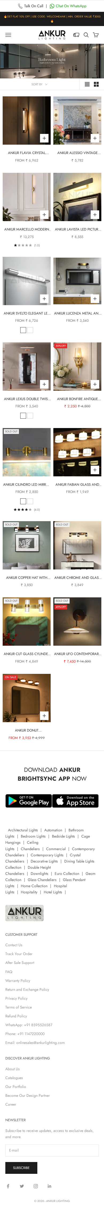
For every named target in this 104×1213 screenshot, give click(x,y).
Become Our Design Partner (27, 1095)
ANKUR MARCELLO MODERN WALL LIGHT (26, 229)
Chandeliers (30, 849)
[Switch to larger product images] (87, 84)
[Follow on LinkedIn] (49, 1186)
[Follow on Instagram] (35, 1186)
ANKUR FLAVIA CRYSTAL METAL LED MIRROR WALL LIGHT (27, 153)
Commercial (56, 849)
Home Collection (34, 886)
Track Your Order (19, 953)
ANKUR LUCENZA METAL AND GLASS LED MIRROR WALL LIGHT (77, 313)
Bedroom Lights (33, 836)
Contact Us (13, 945)
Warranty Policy (17, 980)
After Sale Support (19, 962)
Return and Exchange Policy (27, 989)
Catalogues (14, 1077)
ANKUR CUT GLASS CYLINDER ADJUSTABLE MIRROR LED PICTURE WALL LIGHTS (27, 654)
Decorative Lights (44, 861)
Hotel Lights (53, 892)
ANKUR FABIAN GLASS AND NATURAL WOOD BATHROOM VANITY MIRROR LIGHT (77, 485)
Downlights (39, 873)
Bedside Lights (63, 836)
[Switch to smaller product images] (96, 84)
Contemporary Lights (47, 855)
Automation (53, 830)
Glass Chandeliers (42, 879)
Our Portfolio (15, 1086)
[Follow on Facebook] (8, 1186)
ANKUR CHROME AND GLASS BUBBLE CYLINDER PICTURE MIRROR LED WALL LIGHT (77, 578)
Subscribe (21, 1167)
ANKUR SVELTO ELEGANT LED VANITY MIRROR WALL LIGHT (27, 313)
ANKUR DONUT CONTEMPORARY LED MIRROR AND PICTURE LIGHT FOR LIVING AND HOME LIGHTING (26, 730)
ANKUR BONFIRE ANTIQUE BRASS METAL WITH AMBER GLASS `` (77, 399)
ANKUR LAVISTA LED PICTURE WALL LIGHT (77, 229)
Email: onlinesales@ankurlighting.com (35, 1042)
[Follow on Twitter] (22, 1186)
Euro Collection (67, 873)
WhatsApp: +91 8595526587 (28, 1025)
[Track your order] (76, 35)
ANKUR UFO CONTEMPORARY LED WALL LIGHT (77, 654)
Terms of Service (18, 1007)
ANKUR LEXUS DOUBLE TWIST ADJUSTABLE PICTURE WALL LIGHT (26, 399)
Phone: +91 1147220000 (25, 1033)
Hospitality (29, 892)
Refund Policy (16, 1016)
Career (10, 1104)
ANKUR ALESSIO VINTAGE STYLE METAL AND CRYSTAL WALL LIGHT (77, 153)
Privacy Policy (16, 998)
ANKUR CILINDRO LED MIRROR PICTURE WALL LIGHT (26, 485)
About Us (12, 1069)
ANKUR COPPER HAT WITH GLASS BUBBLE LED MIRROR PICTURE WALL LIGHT (26, 578)
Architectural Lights (23, 830)
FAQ (8, 971)
